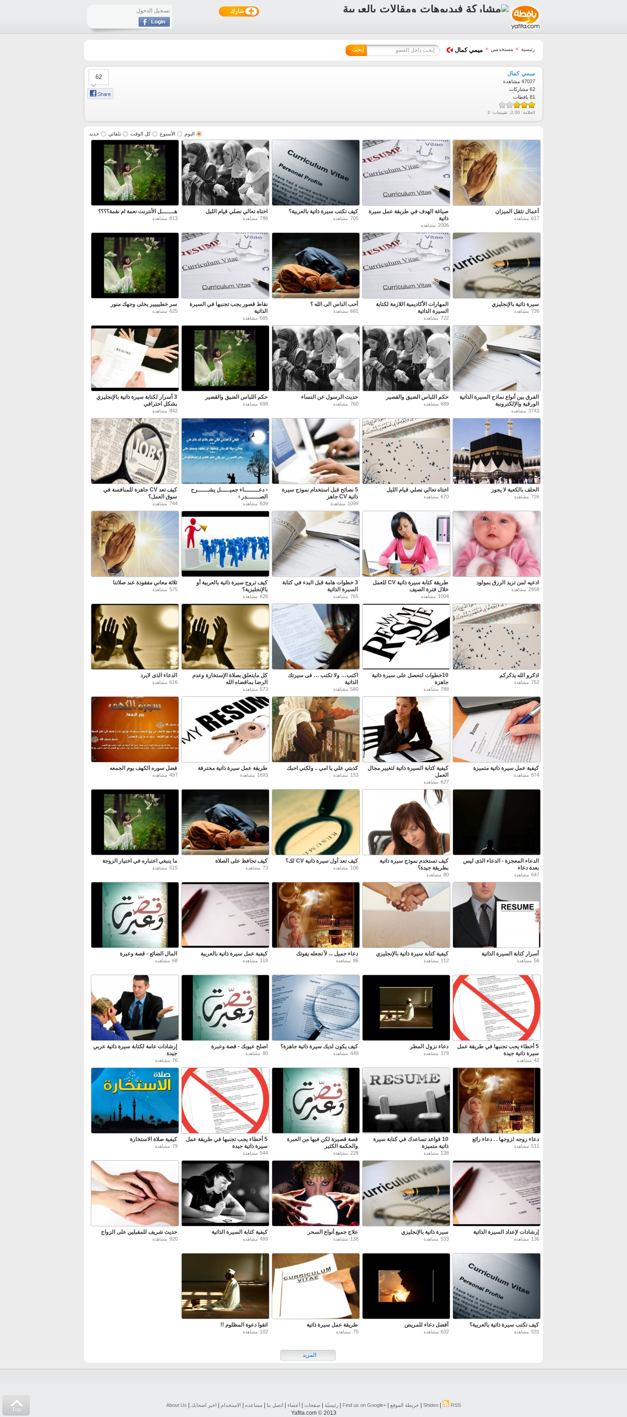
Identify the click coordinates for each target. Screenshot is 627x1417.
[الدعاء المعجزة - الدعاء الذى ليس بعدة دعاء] (496, 823)
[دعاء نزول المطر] (406, 1009)
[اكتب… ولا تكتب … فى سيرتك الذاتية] (315, 638)
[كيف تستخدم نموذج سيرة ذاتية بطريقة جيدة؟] (406, 823)
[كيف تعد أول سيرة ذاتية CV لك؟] (315, 823)
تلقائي (114, 133)
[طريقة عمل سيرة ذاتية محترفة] (225, 730)
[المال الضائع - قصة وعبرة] (135, 916)
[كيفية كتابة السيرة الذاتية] (225, 1194)
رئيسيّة (331, 1405)
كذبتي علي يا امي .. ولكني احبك (322, 768)
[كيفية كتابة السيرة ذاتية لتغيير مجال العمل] (406, 730)
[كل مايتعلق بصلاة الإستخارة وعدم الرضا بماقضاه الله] (225, 638)
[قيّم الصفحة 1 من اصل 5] (531, 104)
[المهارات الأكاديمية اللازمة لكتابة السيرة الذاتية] (406, 266)
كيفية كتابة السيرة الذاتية (240, 1232)
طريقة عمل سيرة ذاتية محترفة (233, 768)
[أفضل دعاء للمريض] (406, 1287)
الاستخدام (231, 1405)
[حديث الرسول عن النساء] (315, 359)
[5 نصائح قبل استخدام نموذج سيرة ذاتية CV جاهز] (315, 452)
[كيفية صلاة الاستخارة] (135, 1101)
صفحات (312, 1405)
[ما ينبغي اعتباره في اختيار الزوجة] (135, 823)
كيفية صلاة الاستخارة (153, 1139)
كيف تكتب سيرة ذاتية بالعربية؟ (323, 211)
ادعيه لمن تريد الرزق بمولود (507, 582)
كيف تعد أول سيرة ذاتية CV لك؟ (322, 861)
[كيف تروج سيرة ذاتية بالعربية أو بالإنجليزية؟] (225, 545)
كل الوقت (140, 133)
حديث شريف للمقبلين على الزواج (139, 1232)
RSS (455, 1405)
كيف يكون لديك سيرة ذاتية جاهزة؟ (319, 1046)
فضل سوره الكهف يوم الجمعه (143, 768)
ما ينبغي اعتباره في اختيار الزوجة (139, 861)
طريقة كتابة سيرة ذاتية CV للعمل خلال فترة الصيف (410, 586)
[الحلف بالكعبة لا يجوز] (496, 452)
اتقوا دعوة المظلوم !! (244, 1324)
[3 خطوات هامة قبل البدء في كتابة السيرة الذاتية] (315, 545)
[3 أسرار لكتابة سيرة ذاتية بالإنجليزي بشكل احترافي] (135, 359)
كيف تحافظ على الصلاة (241, 861)
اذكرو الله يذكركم (519, 675)
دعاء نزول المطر (429, 1046)
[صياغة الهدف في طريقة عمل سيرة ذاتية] (406, 174)
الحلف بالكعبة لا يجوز (515, 489)
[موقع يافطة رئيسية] (525, 30)
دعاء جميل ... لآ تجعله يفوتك (327, 953)
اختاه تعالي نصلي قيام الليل (237, 211)
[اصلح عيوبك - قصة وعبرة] (225, 1009)
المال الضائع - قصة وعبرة (148, 953)
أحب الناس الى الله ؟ (334, 304)
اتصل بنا (275, 1405)
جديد (94, 133)
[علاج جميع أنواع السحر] (315, 1194)
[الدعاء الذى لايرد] (135, 638)
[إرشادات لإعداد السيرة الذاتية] (496, 1194)
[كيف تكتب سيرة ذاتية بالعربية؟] (315, 174)
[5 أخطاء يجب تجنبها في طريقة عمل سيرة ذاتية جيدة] (496, 1009)
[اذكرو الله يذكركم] (496, 638)
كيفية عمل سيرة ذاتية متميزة (506, 768)
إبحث (358, 49)
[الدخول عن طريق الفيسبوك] (154, 25)
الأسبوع (167, 133)
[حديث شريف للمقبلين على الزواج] (135, 1194)
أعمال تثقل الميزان (517, 211)
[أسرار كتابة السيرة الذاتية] (496, 916)
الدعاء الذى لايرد (158, 675)
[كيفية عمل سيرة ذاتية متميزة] (496, 730)
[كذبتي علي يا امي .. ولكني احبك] (315, 730)
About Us (176, 1405)
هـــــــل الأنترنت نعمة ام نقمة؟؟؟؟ (137, 211)
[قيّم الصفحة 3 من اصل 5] (517, 104)
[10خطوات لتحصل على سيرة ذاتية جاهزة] (406, 638)
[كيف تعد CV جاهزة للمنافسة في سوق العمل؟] (135, 452)
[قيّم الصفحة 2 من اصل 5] (524, 104)
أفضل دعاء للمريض (426, 1324)
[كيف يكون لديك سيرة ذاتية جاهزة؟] (315, 1009)
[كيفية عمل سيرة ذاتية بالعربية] (225, 916)
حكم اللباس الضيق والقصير (417, 397)
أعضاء (293, 1405)
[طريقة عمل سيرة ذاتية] (315, 1287)
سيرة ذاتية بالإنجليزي (515, 304)
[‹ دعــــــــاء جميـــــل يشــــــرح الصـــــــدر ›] (225, 452)
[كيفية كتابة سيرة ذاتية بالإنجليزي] (406, 916)
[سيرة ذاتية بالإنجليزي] (496, 266)
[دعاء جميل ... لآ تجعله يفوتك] (315, 916)
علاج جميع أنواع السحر (333, 1232)
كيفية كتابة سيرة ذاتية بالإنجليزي (412, 953)
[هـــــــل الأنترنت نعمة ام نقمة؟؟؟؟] (135, 174)
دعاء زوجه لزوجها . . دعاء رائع (505, 1139)
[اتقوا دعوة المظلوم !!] (225, 1287)
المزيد (309, 1355)
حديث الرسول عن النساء (329, 397)
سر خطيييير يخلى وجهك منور (144, 304)
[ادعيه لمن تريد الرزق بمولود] (496, 545)
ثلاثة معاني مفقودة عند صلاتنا (145, 582)
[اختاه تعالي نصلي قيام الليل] (225, 174)
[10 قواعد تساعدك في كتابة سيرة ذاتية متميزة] (406, 1101)
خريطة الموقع (404, 1405)
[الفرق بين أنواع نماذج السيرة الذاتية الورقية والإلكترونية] (496, 359)
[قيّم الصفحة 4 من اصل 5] (509, 104)
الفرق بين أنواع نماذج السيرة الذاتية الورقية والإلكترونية (499, 400)
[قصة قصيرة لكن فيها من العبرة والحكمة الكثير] (315, 1101)
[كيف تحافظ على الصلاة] (225, 823)
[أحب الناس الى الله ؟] (315, 266)
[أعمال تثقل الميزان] (496, 174)
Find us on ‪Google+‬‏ (364, 1405)
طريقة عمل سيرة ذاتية (332, 1324)
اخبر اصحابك (204, 1405)
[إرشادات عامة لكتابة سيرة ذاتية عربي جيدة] (135, 1009)
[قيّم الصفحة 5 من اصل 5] (502, 104)
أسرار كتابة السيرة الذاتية (510, 953)
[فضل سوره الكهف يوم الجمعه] (135, 730)
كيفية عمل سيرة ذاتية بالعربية (234, 953)
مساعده (254, 1405)
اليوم (190, 133)
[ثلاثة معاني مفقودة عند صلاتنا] (135, 545)
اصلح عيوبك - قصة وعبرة (239, 1046)
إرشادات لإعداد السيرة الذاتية (506, 1232)
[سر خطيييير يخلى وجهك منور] (135, 266)
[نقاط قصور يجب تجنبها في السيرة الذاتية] (225, 266)
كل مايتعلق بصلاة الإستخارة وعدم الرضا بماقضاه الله (230, 678)
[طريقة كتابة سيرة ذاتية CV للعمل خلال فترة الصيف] (406, 545)
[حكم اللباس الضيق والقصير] (406, 359)
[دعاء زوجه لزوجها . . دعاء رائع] (496, 1101)
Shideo (430, 1405)
